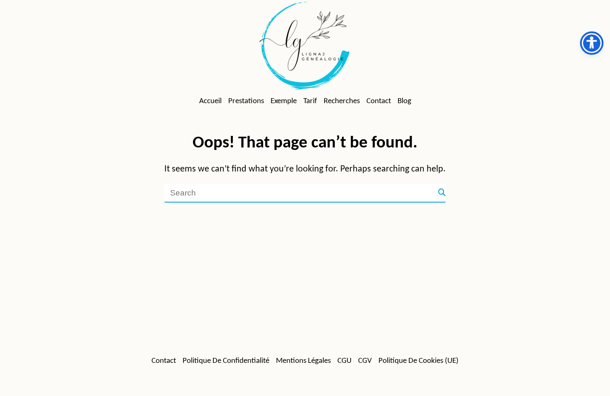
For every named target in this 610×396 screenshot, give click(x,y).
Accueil (210, 101)
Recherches (342, 101)
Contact (378, 101)
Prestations (246, 101)
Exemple (284, 101)
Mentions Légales (303, 361)
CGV (365, 361)
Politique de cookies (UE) (418, 361)
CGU (344, 361)
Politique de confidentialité (226, 361)
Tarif (310, 101)
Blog (404, 101)
